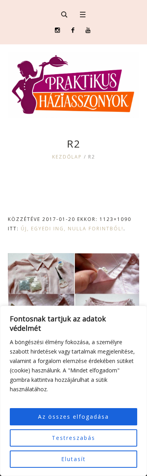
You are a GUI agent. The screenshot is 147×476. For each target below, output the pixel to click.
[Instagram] (57, 30)
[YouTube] (88, 30)
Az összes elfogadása (73, 416)
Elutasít (73, 459)
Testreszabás (73, 437)
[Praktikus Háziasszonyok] (73, 85)
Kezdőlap (67, 156)
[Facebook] (72, 30)
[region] (73, 391)
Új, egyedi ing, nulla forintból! (72, 228)
